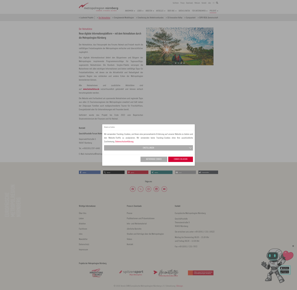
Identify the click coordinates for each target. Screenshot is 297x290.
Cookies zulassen (180, 159)
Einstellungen (148, 148)
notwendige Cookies (154, 159)
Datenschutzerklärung (124, 141)
